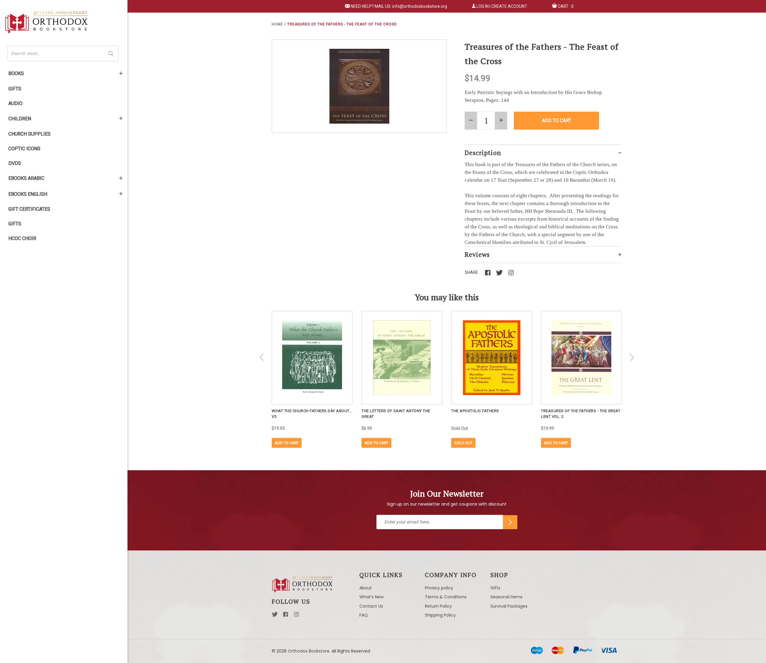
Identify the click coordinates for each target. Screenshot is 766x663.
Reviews (477, 254)
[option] (312, 379)
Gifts (14, 89)
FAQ (363, 615)
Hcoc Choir (22, 238)
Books (16, 73)
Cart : (566, 6)
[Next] (632, 357)
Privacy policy (439, 588)
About (365, 588)
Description (483, 152)
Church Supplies (29, 134)
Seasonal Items (506, 597)
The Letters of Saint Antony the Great (395, 414)
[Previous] (262, 357)
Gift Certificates (29, 209)
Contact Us (371, 606)
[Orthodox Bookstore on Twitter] (275, 616)
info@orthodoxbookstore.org (419, 6)
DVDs (14, 163)
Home (277, 24)
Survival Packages (509, 606)
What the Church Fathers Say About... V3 (312, 414)
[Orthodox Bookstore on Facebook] (285, 616)
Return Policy (438, 606)
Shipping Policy (440, 615)
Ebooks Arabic (26, 178)
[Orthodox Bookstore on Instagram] (296, 616)
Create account (509, 6)
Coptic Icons (24, 148)
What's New (371, 597)
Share (471, 272)
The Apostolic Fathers (475, 411)
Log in (482, 6)
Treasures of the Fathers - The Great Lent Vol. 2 (580, 414)
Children (19, 119)
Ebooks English (27, 194)
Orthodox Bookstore (308, 651)
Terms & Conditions (445, 597)
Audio (15, 103)
